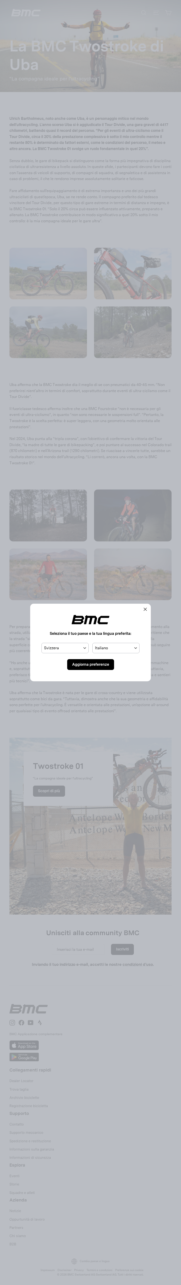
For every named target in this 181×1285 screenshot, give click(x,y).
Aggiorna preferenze (90, 664)
